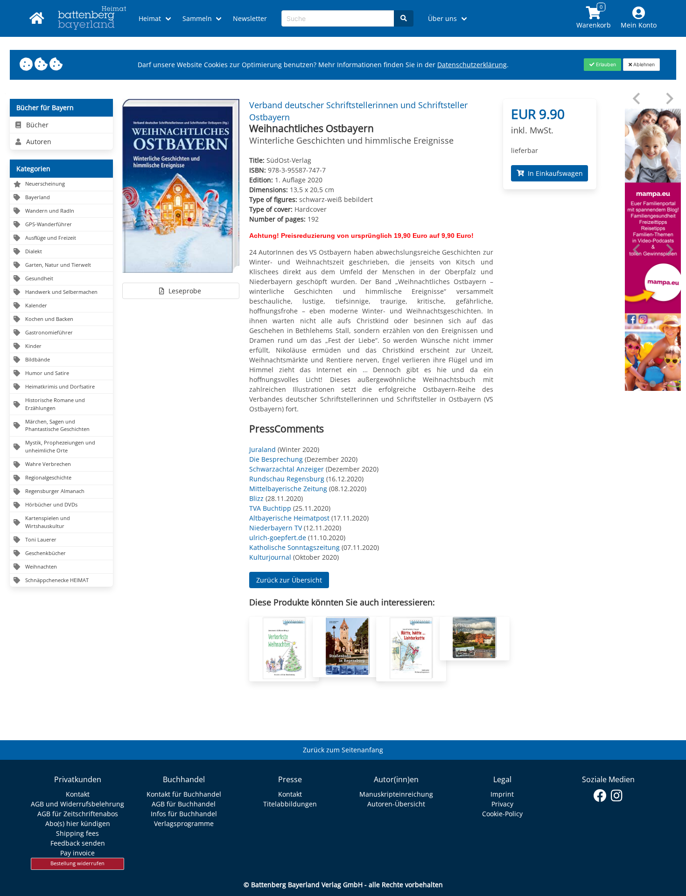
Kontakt (78, 794)
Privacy (502, 803)
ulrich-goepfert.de (277, 537)
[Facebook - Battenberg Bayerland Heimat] (600, 795)
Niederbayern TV (275, 527)
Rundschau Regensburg (286, 478)
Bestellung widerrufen (77, 863)
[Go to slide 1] (653, 384)
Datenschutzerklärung (472, 64)
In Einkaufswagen (553, 173)
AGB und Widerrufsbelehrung (77, 803)
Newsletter (250, 18)
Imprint (502, 794)
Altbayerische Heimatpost (289, 518)
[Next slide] (669, 98)
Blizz (256, 498)
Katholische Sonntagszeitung (294, 547)
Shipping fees (77, 833)
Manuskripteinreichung (396, 794)
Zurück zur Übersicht (289, 580)
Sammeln (197, 18)
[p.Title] (284, 676)
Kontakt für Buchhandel (184, 794)
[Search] (403, 18)
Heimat (150, 18)
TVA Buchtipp (270, 508)
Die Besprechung (276, 459)
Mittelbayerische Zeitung (288, 488)
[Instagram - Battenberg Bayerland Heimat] (617, 795)
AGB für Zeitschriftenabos (77, 813)
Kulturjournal (270, 557)
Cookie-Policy (502, 813)
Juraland (262, 449)
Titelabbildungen (290, 803)
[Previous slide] (637, 98)
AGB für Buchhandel (184, 803)
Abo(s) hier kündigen (77, 823)
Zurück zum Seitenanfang (343, 749)
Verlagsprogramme (184, 823)
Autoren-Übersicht (396, 803)
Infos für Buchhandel (184, 813)
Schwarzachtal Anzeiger (286, 469)
